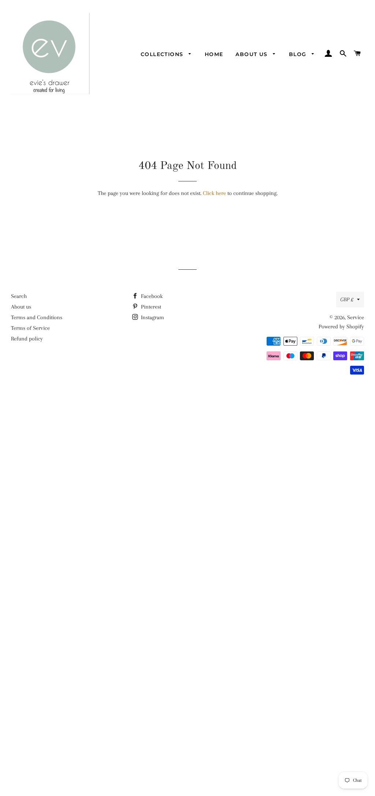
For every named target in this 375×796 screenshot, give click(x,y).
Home (214, 54)
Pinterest (150, 306)
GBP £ (346, 299)
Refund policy (27, 338)
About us (252, 54)
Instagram (152, 317)
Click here (214, 193)
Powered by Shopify (341, 326)
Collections (163, 54)
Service (355, 317)
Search (19, 296)
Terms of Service (30, 328)
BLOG (298, 54)
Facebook (151, 296)
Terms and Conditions (36, 317)
